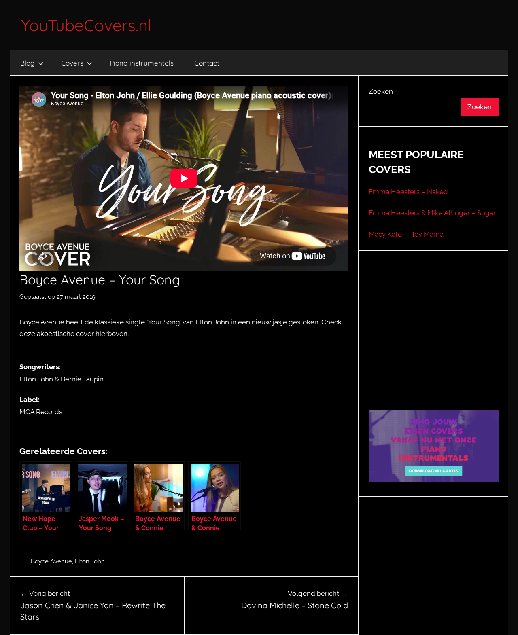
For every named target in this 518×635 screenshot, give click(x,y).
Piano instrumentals (142, 63)
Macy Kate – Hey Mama (406, 234)
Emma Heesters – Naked (408, 192)
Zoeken (381, 91)
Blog (27, 63)
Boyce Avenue (51, 561)
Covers (72, 63)
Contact (206, 63)
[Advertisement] (434, 335)
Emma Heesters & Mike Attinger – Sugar (432, 213)
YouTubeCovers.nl (86, 25)
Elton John (90, 561)
